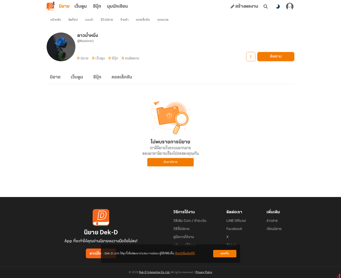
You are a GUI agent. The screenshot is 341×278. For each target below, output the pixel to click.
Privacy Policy (204, 272)
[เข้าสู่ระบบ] (289, 6)
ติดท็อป (73, 20)
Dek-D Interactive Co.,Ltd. (154, 272)
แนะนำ (89, 20)
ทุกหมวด (162, 20)
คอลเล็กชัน (143, 20)
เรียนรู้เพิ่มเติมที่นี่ (185, 253)
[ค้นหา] (265, 6)
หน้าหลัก (55, 20)
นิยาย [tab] (64, 6)
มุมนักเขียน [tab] (117, 6)
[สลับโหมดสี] (277, 6)
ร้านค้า (124, 20)
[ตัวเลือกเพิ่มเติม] (250, 56)
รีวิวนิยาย (107, 20)
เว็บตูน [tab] (80, 6)
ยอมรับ (225, 253)
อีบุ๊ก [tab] (97, 6)
